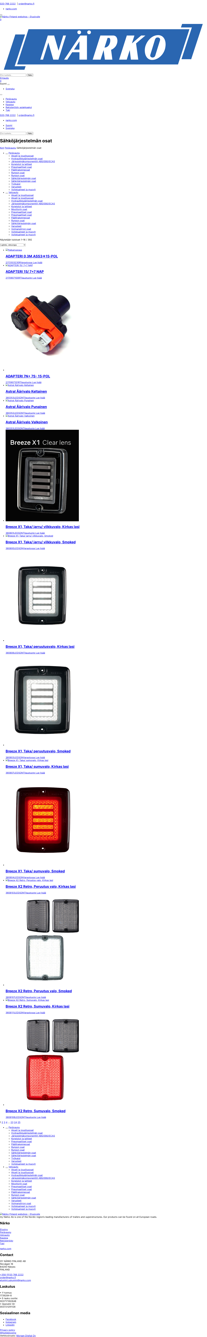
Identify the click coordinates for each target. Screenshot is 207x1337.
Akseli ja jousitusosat (22, 155)
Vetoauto (13, 192)
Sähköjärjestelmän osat (23, 178)
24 (15, 1122)
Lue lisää (37, 262)
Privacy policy (7, 1330)
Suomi (9, 125)
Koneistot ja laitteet (21, 164)
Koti (2, 147)
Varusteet (16, 186)
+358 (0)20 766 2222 (12, 1274)
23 (12, 1122)
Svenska (10, 88)
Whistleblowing (8, 1332)
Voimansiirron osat (21, 229)
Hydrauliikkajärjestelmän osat (27, 158)
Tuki (2, 1243)
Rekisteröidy (6, 1240)
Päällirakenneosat (20, 169)
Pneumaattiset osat (21, 167)
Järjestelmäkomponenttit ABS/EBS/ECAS (33, 161)
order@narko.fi (26, 3)
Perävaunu (10, 147)
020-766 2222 (8, 3)
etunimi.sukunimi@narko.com (15, 1280)
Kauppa (4, 1237)
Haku (30, 75)
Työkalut (15, 183)
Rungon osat (18, 172)
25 (19, 1122)
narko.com (11, 8)
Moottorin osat (19, 209)
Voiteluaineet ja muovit (23, 189)
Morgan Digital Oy (26, 1335)
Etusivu (4, 1229)
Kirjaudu (4, 78)
